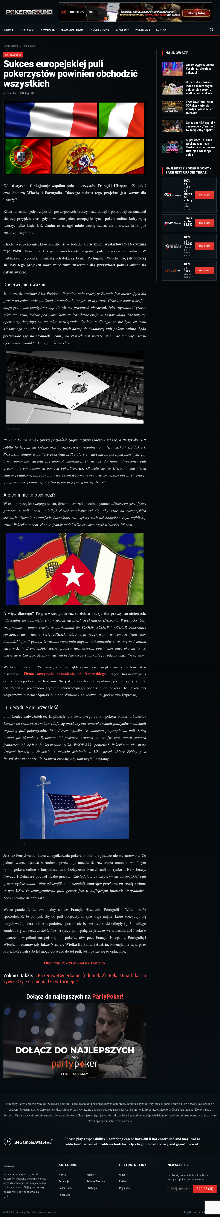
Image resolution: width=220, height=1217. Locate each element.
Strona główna (10, 45)
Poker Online (100, 29)
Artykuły (28, 29)
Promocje (48, 29)
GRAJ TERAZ (205, 195)
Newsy (8, 29)
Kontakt (162, 29)
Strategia (122, 29)
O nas (122, 1174)
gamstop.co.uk (187, 1144)
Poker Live (142, 29)
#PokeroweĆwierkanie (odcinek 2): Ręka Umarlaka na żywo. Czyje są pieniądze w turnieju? (74, 979)
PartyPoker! (108, 996)
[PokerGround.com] (28, 12)
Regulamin (125, 1188)
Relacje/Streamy (73, 29)
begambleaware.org (152, 1144)
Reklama (123, 1181)
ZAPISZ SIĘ (205, 1189)
